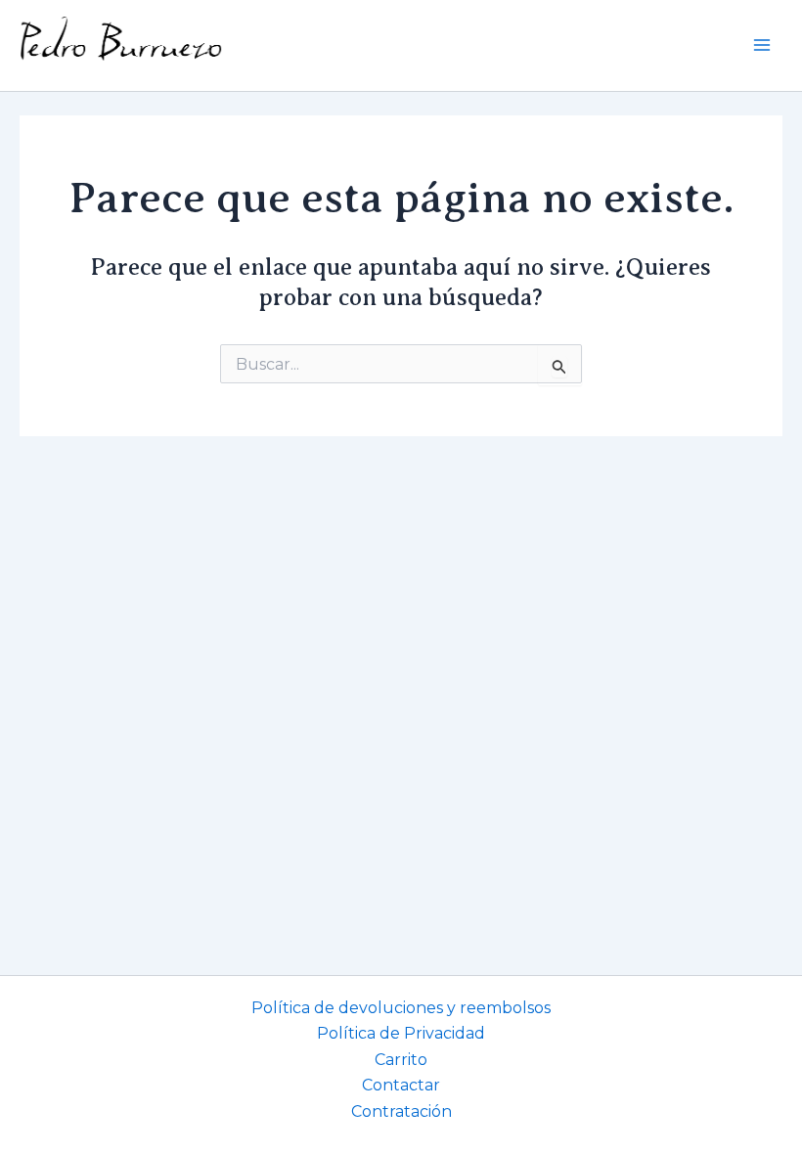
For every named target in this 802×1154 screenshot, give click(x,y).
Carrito (401, 1059)
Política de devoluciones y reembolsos (401, 1008)
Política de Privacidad (401, 1033)
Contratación (401, 1111)
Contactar (401, 1085)
